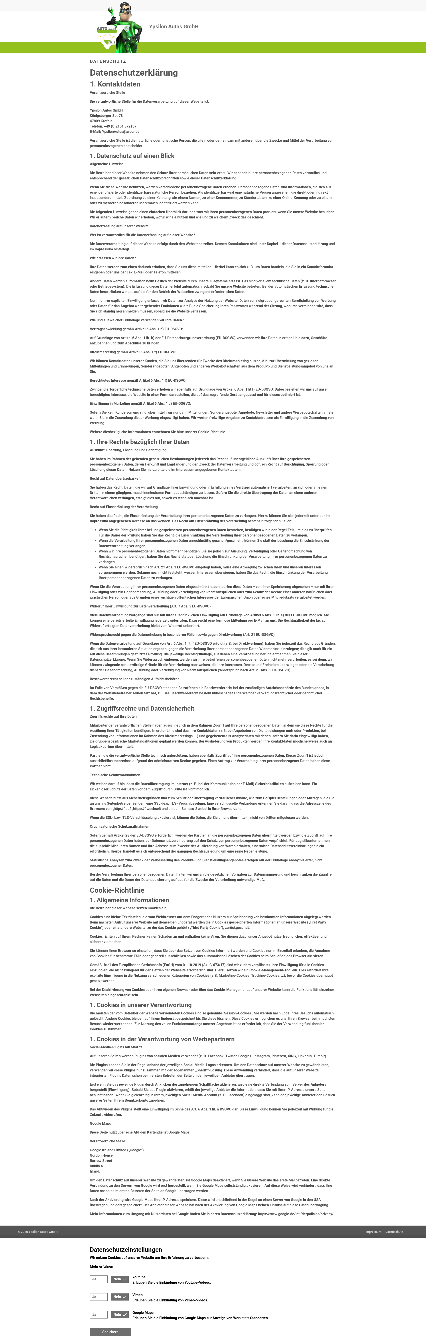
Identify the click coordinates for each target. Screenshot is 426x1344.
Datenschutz (394, 1232)
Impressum (373, 1232)
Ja (94, 1279)
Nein (117, 1279)
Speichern (110, 1332)
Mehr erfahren (101, 1266)
